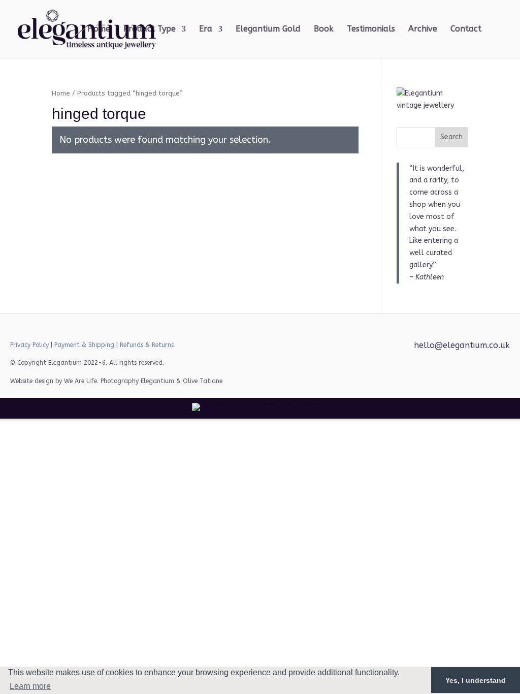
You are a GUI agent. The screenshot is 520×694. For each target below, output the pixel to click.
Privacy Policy (29, 345)
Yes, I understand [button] (475, 680)
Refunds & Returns (147, 345)
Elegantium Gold (268, 29)
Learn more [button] (30, 686)
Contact (465, 29)
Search (451, 137)
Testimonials (371, 29)
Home (98, 29)
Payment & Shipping (84, 345)
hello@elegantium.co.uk (462, 345)
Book (324, 29)
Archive (422, 29)
